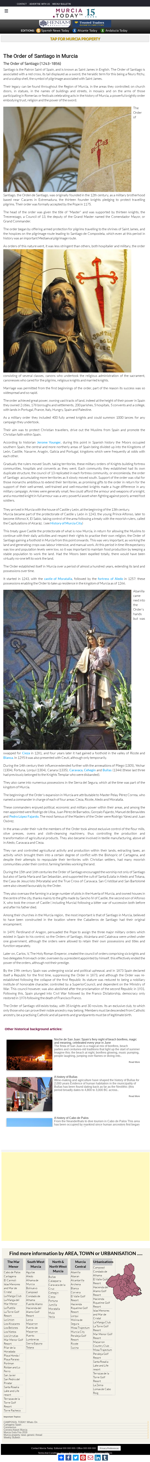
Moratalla (54, 1308)
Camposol (32, 1292)
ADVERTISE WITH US (39, 3)
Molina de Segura (76, 1321)
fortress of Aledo (110, 579)
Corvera (75, 1292)
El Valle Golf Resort (78, 1298)
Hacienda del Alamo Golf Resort (33, 1311)
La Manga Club (12, 1296)
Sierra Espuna (34, 1343)
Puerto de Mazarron (32, 1329)
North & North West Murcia (58, 1266)
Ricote (74, 1343)
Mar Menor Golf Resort (13, 1341)
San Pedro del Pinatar (12, 1381)
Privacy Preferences (109, 1448)
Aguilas (30, 1272)
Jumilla (52, 1304)
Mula (51, 1312)
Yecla (51, 1316)
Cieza (26, 753)
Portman (9, 1363)
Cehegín (90, 770)
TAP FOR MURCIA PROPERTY (75, 39)
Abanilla (75, 1272)
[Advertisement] (75, 1196)
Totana (30, 1347)
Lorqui (74, 1316)
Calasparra (54, 1281)
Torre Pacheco (12, 1410)
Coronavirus (10, 1427)
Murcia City (78, 1331)
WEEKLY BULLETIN (61, 3)
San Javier (10, 1375)
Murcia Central (80, 1264)
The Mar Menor (13, 1264)
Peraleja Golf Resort (78, 1337)
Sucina (74, 1347)
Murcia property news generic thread (23, 1435)
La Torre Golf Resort (11, 1313)
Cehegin (53, 1292)
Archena (76, 1284)
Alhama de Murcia (32, 1282)
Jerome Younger (49, 442)
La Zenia (98, 1385)
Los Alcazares (12, 1323)
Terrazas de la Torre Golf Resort (12, 1402)
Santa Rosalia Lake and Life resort (11, 1390)
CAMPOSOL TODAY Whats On (20, 1422)
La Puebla (9, 1308)
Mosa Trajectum (80, 1327)
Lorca (29, 1319)
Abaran (75, 1276)
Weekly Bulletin (12, 1437)
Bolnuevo (31, 1288)
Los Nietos (10, 1331)
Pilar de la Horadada (9, 1349)
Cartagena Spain (12, 1425)
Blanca (75, 1288)
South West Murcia (35, 1264)
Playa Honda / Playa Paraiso (12, 1357)
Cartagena (10, 1276)
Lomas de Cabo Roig (102, 1391)
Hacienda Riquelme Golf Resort (79, 1308)
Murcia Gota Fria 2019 (15, 1432)
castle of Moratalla (58, 579)
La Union (9, 1319)
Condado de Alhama (33, 1298)
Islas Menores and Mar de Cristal (12, 1288)
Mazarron (32, 1323)
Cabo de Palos (12, 1272)
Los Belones (11, 1327)
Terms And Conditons (48, 1453)
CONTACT (22, 3)
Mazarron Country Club (101, 1344)
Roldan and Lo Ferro (12, 1369)
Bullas (107, 770)
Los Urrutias (11, 1335)
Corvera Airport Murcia (15, 1430)
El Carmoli (10, 1280)
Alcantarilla (77, 1280)
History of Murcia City (66, 523)
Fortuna (53, 1300)
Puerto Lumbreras (32, 1337)
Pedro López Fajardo (24, 816)
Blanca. (8, 758)
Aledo (29, 1276)
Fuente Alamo (34, 1304)
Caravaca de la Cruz (56, 1286)
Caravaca (75, 770)
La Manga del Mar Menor (11, 1302)
